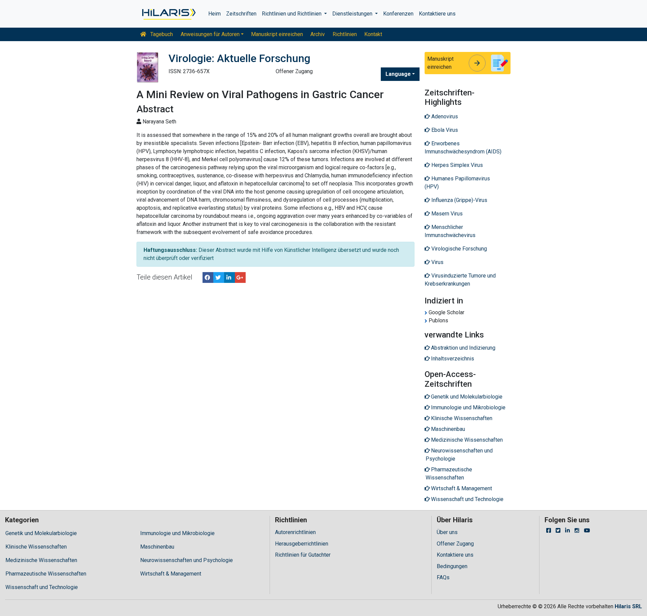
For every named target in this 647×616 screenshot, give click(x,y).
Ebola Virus (444, 130)
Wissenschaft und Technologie (41, 587)
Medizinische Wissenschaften (41, 560)
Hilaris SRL (628, 606)
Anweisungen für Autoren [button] (210, 34)
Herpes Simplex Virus (456, 165)
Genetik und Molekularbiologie (41, 533)
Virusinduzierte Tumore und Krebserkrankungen (460, 279)
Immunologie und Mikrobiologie (177, 533)
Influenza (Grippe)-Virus (458, 200)
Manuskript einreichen (277, 34)
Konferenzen (398, 13)
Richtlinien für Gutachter (303, 555)
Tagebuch (161, 34)
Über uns (447, 532)
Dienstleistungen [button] (353, 13)
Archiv (317, 34)
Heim (214, 13)
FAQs (443, 577)
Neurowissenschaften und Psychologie (186, 560)
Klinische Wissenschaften (36, 547)
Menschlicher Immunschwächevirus (450, 231)
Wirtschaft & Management (170, 573)
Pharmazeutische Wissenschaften (45, 573)
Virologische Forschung (458, 248)
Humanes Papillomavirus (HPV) (457, 182)
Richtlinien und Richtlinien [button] (292, 13)
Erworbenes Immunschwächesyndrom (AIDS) (463, 147)
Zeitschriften (241, 13)
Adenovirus (444, 116)
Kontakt (373, 34)
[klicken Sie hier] (168, 13)
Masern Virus (446, 213)
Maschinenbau (157, 547)
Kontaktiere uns (437, 13)
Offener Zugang (455, 543)
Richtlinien (345, 34)
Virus (436, 262)
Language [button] (398, 74)
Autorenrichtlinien (295, 532)
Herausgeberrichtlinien (301, 543)
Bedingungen (452, 566)
